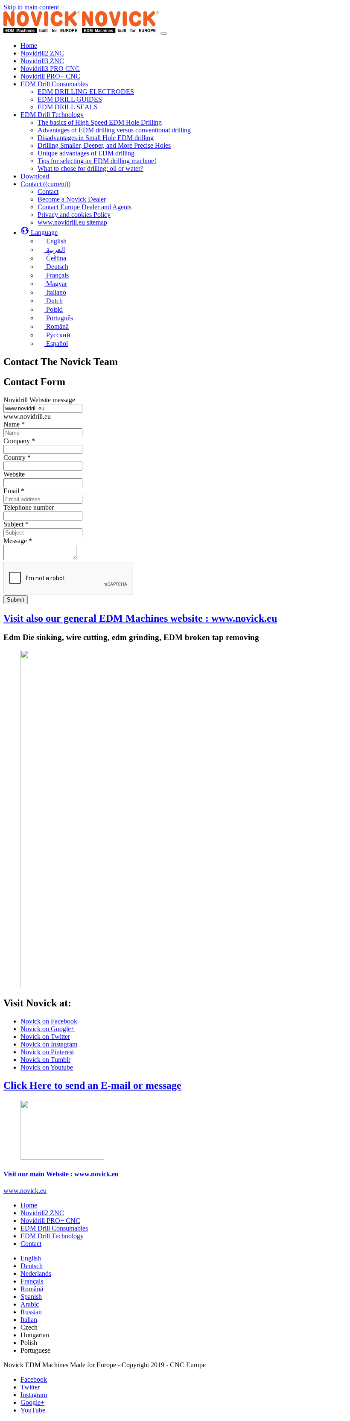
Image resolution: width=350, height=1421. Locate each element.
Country (17, 457)
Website (14, 474)
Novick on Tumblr (45, 1059)
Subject (16, 524)
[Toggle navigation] (163, 33)
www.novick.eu (25, 1190)
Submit (15, 599)
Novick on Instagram (48, 1044)
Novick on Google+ (47, 1028)
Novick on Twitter (45, 1036)
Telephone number (28, 507)
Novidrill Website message (39, 399)
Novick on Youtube (46, 1067)
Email (13, 490)
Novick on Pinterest (47, 1052)
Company (19, 440)
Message (17, 540)
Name (14, 424)
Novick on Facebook (48, 1021)
